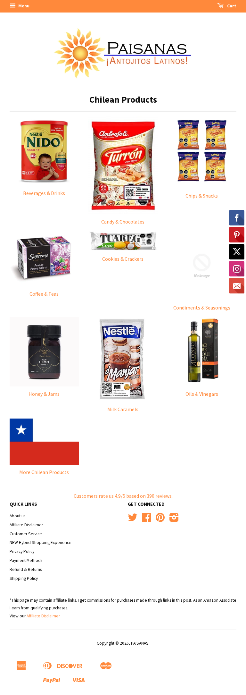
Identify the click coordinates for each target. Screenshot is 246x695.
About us (17, 516)
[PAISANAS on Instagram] (174, 519)
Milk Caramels (122, 409)
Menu (23, 6)
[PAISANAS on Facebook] (146, 519)
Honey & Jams (44, 394)
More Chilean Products (44, 472)
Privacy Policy (22, 551)
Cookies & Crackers (123, 259)
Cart (231, 6)
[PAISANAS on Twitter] (132, 519)
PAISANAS (140, 643)
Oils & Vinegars (201, 394)
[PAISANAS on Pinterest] (160, 519)
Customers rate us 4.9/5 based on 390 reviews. (123, 496)
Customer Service (26, 534)
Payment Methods (26, 560)
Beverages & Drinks (44, 193)
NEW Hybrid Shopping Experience (40, 542)
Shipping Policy (24, 578)
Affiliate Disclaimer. (44, 616)
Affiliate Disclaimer (26, 525)
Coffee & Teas (44, 294)
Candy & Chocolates (122, 221)
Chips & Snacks (201, 195)
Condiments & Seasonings (201, 307)
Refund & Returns (26, 569)
